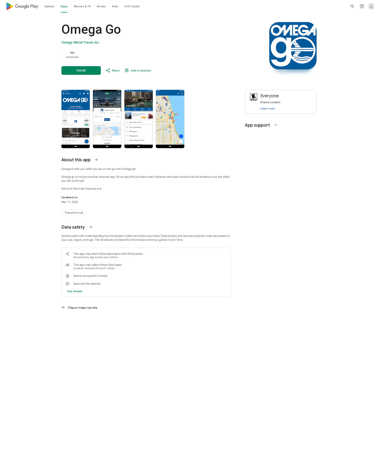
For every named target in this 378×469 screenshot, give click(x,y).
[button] (75, 119)
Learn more (267, 108)
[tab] (49, 6)
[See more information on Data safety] (90, 227)
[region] (140, 54)
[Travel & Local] (73, 213)
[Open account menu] (371, 6)
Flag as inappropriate (79, 307)
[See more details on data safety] (75, 291)
